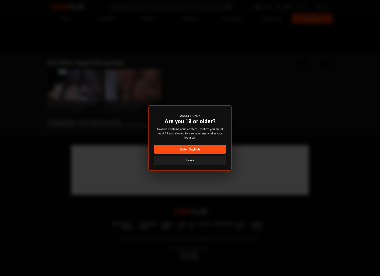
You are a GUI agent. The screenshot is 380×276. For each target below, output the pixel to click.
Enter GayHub (190, 149)
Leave (190, 160)
